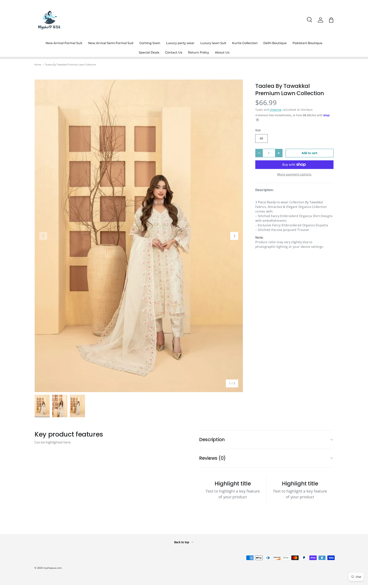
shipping (276, 109)
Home (37, 64)
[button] (331, 20)
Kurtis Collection (245, 43)
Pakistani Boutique (307, 43)
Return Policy (198, 52)
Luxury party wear (180, 43)
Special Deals (149, 52)
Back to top (182, 542)
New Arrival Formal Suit (64, 43)
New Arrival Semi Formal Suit (111, 43)
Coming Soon (149, 43)
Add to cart (310, 153)
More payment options (294, 174)
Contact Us (173, 52)
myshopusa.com (52, 567)
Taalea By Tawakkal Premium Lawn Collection (70, 64)
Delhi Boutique (275, 43)
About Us (222, 52)
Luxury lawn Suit (213, 43)
